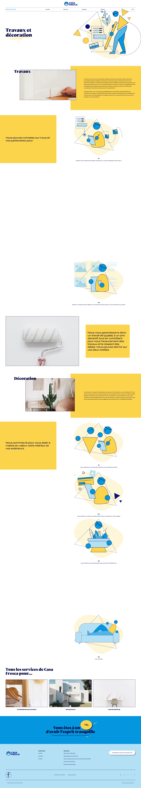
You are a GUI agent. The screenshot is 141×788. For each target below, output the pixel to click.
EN (124, 774)
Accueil (48, 9)
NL (134, 774)
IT (131, 774)
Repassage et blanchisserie (71, 756)
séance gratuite (11, 9)
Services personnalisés (70, 764)
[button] (66, 9)
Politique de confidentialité (59, 774)
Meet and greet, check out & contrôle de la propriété (77, 758)
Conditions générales (72, 774)
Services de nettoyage (69, 753)
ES (127, 774)
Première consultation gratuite (122, 752)
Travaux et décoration (69, 761)
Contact (102, 9)
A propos (84, 9)
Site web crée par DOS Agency (128, 782)
